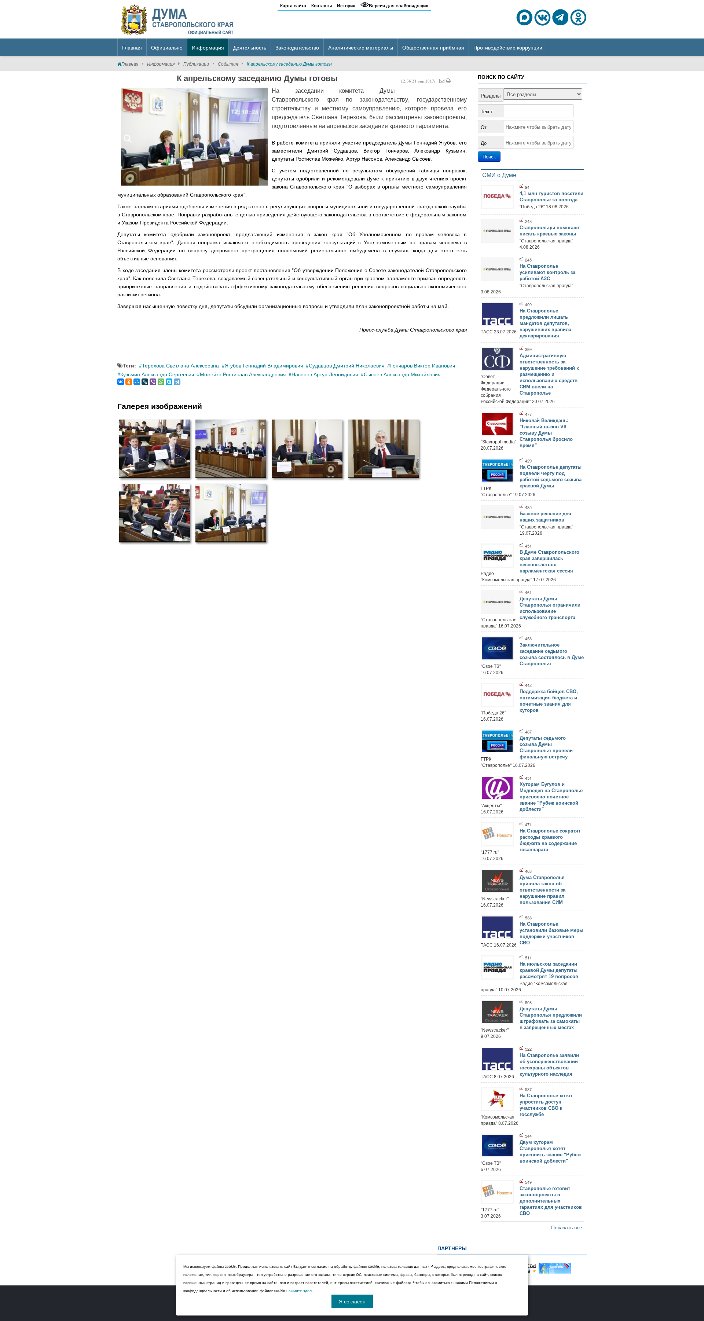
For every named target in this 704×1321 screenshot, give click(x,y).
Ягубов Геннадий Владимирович (264, 365)
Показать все (566, 1227)
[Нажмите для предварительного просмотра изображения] (194, 137)
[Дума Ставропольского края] (177, 18)
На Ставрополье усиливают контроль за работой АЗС (547, 272)
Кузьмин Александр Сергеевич (157, 374)
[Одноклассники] (128, 381)
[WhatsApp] (161, 381)
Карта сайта (293, 5)
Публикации (196, 64)
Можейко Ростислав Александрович (243, 374)
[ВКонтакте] (120, 381)
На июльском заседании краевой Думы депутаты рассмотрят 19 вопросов (549, 970)
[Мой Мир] (136, 381)
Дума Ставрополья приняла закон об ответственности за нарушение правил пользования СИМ (542, 890)
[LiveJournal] (145, 381)
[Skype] (169, 381)
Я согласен (352, 1301)
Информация (161, 64)
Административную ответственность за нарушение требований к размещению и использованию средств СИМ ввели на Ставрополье (549, 374)
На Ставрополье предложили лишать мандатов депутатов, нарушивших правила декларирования (545, 323)
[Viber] (153, 381)
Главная (129, 64)
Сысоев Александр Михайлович (402, 374)
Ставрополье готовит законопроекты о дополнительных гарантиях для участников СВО (551, 1201)
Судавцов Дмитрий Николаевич (346, 365)
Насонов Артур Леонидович (325, 374)
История (346, 5)
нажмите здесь (299, 1290)
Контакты (321, 5)
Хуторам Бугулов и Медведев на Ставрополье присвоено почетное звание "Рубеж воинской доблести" (551, 797)
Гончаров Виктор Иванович (422, 365)
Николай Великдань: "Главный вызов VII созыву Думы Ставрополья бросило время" (546, 433)
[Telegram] (177, 381)
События (228, 64)
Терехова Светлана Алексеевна (180, 365)
